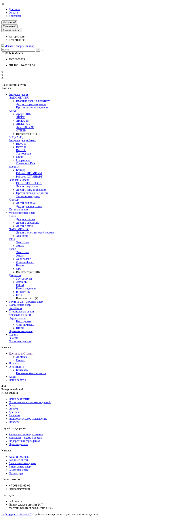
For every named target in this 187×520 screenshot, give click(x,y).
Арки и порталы (19, 456)
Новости (14, 363)
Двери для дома (26, 202)
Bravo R (21, 146)
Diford (20, 285)
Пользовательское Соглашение (28, 418)
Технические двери (28, 196)
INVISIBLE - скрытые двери (26, 301)
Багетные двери (26, 288)
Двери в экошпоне (27, 222)
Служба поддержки (13, 428)
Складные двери (19, 469)
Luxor (12, 216)
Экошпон (22, 235)
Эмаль (20, 245)
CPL (19, 268)
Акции (13, 376)
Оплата (13, 12)
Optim (19, 156)
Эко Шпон (22, 242)
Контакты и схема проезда (25, 437)
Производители (18, 444)
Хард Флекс (23, 258)
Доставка (14, 9)
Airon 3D (21, 281)
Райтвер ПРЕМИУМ (29, 173)
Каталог (6, 450)
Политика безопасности (31, 373)
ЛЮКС (20, 117)
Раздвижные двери (20, 304)
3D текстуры (24, 278)
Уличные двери (18, 209)
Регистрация (16, 39)
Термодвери (23, 153)
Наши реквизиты (19, 398)
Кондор (20, 170)
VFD (12, 239)
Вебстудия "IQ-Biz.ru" (16, 514)
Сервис (13, 334)
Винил (20, 265)
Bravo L (21, 150)
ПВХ (19, 295)
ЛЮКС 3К (22, 120)
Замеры (13, 337)
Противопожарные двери (32, 107)
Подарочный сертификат (24, 440)
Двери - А (15, 275)
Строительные (18, 318)
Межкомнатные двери (22, 212)
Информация (9, 392)
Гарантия (14, 415)
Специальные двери (21, 311)
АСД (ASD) (16, 137)
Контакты (15, 15)
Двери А (14, 166)
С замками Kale (25, 163)
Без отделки (23, 321)
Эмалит (21, 255)
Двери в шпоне (25, 219)
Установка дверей (20, 341)
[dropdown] (2, 4)
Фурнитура (16, 473)
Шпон (20, 327)
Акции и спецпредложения (26, 434)
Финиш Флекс (25, 262)
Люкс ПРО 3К (25, 127)
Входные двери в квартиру (33, 100)
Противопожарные (21, 331)
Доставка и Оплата (21, 353)
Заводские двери (19, 179)
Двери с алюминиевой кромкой (36, 232)
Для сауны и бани (20, 314)
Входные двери (18, 94)
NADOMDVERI (19, 97)
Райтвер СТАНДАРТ (29, 176)
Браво (12, 248)
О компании (16, 366)
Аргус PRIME (24, 114)
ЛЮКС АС (23, 123)
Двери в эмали (25, 225)
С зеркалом (23, 160)
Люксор (14, 199)
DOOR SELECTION (29, 183)
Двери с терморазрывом (31, 104)
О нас (12, 405)
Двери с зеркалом (27, 186)
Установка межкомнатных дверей (30, 402)
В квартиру (23, 291)
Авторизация (17, 36)
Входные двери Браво (22, 140)
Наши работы (17, 379)
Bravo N (21, 143)
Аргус (12, 110)
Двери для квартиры (29, 206)
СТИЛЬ (21, 130)
